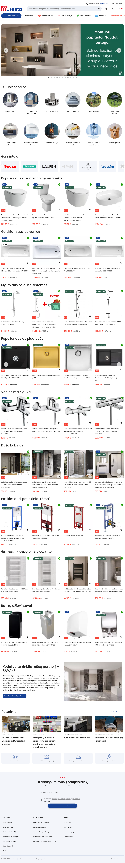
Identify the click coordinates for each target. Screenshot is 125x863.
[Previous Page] (4, 166)
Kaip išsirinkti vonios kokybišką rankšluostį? (109, 739)
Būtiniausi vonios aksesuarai (77, 737)
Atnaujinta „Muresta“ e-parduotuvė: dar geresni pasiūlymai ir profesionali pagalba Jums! (44, 742)
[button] (106, 8)
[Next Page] (120, 166)
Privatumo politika (26, 859)
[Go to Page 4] (57, 78)
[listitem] (16, 822)
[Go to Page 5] (60, 78)
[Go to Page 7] (65, 78)
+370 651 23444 (104, 4)
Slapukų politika (41, 859)
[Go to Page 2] (52, 78)
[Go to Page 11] (76, 78)
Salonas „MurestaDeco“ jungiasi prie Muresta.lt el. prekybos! (13, 740)
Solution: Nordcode (117, 859)
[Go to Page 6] (62, 78)
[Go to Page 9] (71, 78)
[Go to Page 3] (54, 78)
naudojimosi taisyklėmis (61, 799)
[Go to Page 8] (68, 78)
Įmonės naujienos (7, 735)
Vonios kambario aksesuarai (73, 735)
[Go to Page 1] (49, 78)
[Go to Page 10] (73, 78)
